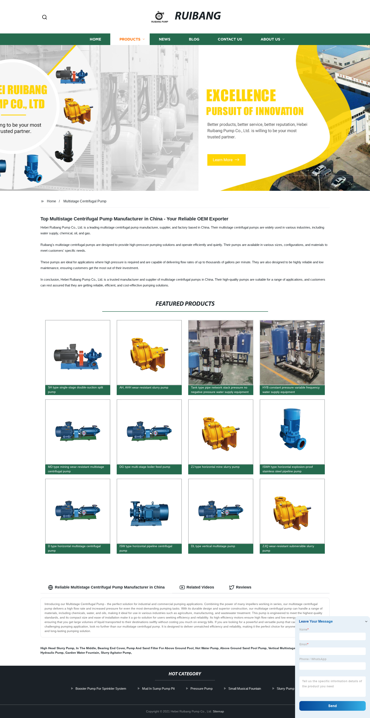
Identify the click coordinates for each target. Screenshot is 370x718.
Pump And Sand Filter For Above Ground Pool (160, 648)
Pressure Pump (202, 688)
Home (95, 39)
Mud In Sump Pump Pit (158, 688)
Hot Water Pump (207, 648)
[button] (44, 17)
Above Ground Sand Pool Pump (243, 648)
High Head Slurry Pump (57, 648)
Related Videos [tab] (200, 587)
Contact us (230, 39)
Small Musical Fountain (244, 688)
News (164, 39)
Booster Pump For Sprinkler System (101, 688)
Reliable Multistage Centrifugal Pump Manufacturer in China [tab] (110, 587)
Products (129, 39)
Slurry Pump (285, 688)
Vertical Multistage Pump (286, 648)
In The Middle (86, 648)
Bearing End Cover (111, 648)
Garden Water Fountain (82, 652)
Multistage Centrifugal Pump (84, 201)
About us (270, 39)
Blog (194, 39)
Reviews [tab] (243, 587)
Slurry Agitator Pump (116, 652)
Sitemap (218, 711)
